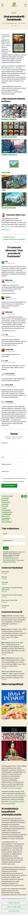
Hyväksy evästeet (14, 903)
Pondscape (5, 571)
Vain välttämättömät (14, 907)
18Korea (4, 577)
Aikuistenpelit (5, 502)
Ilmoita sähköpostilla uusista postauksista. (13, 481)
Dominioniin (5, 34)
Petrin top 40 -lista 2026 (9, 600)
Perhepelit (4, 500)
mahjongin (9, 795)
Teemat (3, 508)
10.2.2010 (22, 23)
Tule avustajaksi (6, 522)
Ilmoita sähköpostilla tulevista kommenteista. (14, 478)
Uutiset (14, 12)
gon (4, 795)
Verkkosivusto (5, 471)
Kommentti (4, 443)
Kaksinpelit (5, 504)
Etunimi (5, 533)
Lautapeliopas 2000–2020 (6, 519)
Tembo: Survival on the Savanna (11, 595)
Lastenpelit (5, 498)
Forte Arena (5, 605)
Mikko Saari (14, 23)
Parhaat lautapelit (7, 496)
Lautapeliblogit (6, 514)
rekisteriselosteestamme (9, 560)
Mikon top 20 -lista (7, 226)
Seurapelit (4, 506)
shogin (16, 795)
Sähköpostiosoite (6, 464)
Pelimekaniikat (6, 510)
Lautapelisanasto (6, 512)
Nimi (3, 457)
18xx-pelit (4, 582)
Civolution (16, 616)
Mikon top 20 (5, 516)
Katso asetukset (14, 911)
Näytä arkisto (6, 229)
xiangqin (23, 795)
